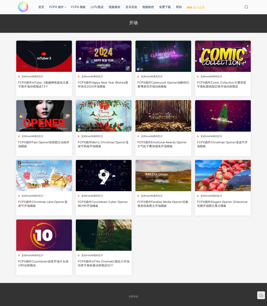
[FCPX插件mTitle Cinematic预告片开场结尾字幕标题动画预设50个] (104, 235)
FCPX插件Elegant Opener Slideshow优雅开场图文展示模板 (222, 204)
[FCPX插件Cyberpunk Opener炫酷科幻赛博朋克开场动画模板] (163, 56)
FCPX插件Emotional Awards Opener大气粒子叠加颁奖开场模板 (162, 144)
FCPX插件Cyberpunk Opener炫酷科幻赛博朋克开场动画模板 (163, 84)
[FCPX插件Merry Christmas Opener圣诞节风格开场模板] (104, 115)
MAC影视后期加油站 (23, 7)
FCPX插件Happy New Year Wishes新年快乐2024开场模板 (103, 84)
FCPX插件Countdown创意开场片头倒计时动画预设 (43, 263)
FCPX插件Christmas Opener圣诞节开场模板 (222, 144)
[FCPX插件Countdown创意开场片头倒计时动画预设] (44, 235)
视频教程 (148, 7)
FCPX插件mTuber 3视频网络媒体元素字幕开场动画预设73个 (43, 84)
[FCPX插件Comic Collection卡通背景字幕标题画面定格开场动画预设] (223, 56)
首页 (41, 7)
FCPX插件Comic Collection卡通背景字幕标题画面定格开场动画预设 (221, 84)
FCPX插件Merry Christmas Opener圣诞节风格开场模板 (103, 144)
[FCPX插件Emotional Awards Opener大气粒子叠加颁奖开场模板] (163, 115)
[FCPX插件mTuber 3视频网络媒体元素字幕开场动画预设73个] (44, 56)
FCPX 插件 (56, 7)
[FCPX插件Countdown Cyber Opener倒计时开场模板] (104, 175)
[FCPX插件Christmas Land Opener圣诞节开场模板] (44, 175)
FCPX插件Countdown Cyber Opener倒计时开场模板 (103, 204)
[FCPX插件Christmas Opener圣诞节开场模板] (223, 115)
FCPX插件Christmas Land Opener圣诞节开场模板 (42, 204)
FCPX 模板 (78, 7)
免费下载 (165, 7)
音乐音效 (131, 7)
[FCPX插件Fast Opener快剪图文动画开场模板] (44, 115)
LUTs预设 (97, 7)
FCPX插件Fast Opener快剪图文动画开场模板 (43, 144)
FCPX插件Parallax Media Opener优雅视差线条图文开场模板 (162, 204)
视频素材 (114, 7)
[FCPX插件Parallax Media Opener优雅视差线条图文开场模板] (163, 175)
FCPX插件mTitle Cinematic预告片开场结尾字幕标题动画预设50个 (103, 263)
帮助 (179, 7)
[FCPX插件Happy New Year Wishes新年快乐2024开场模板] (104, 56)
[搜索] (246, 7)
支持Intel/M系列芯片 (32, 76)
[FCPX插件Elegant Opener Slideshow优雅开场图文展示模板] (223, 175)
